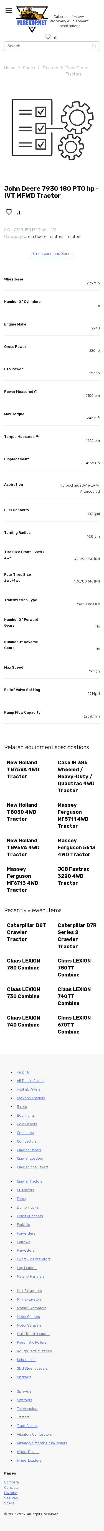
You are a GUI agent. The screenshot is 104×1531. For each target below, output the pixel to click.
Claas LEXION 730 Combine (23, 992)
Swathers (24, 1400)
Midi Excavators (29, 1291)
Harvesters (25, 1250)
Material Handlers (30, 1276)
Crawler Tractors (29, 1181)
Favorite (10, 1493)
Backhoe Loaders (31, 1098)
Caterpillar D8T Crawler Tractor (26, 932)
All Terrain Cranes (30, 1081)
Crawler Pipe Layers (32, 1167)
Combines (25, 1133)
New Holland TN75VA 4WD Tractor (23, 769)
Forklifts (23, 1225)
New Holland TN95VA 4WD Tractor (23, 848)
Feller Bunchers (30, 1216)
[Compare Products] (56, 36)
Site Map (11, 1498)
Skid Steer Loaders (32, 1368)
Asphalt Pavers (28, 1089)
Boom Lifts (25, 1115)
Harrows (23, 1242)
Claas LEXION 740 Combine (23, 1021)
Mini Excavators (29, 1299)
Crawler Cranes (29, 1150)
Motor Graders (28, 1317)
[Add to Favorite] (9, 211)
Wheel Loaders (29, 1460)
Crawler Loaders (30, 1158)
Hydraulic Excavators (33, 1259)
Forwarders (26, 1233)
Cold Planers (27, 1124)
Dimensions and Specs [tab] (52, 253)
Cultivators (25, 1190)
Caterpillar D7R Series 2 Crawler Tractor (77, 936)
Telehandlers (27, 1409)
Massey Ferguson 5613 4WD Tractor (76, 848)
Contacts (11, 1487)
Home (10, 67)
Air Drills (23, 1072)
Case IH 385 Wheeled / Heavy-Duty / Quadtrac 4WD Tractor (76, 776)
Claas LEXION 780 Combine (23, 964)
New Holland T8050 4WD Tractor (22, 812)
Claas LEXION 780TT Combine (74, 968)
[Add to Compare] (19, 211)
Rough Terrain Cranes (34, 1351)
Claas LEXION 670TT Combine (74, 1025)
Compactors (26, 1141)
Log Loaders (27, 1268)
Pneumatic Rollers (31, 1342)
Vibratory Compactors (34, 1434)
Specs (29, 67)
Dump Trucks (27, 1207)
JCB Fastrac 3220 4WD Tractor (74, 876)
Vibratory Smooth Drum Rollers (42, 1443)
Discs (21, 1199)
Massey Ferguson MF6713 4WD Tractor (22, 879)
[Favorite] (48, 36)
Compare (11, 1482)
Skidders (24, 1377)
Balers (22, 1107)
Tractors (50, 67)
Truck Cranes (27, 1426)
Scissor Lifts (26, 1360)
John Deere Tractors (77, 71)
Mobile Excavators (31, 1308)
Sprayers (24, 1391)
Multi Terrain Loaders (33, 1334)
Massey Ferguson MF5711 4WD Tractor (73, 815)
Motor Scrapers (29, 1325)
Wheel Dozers (28, 1452)
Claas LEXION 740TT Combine (74, 996)
